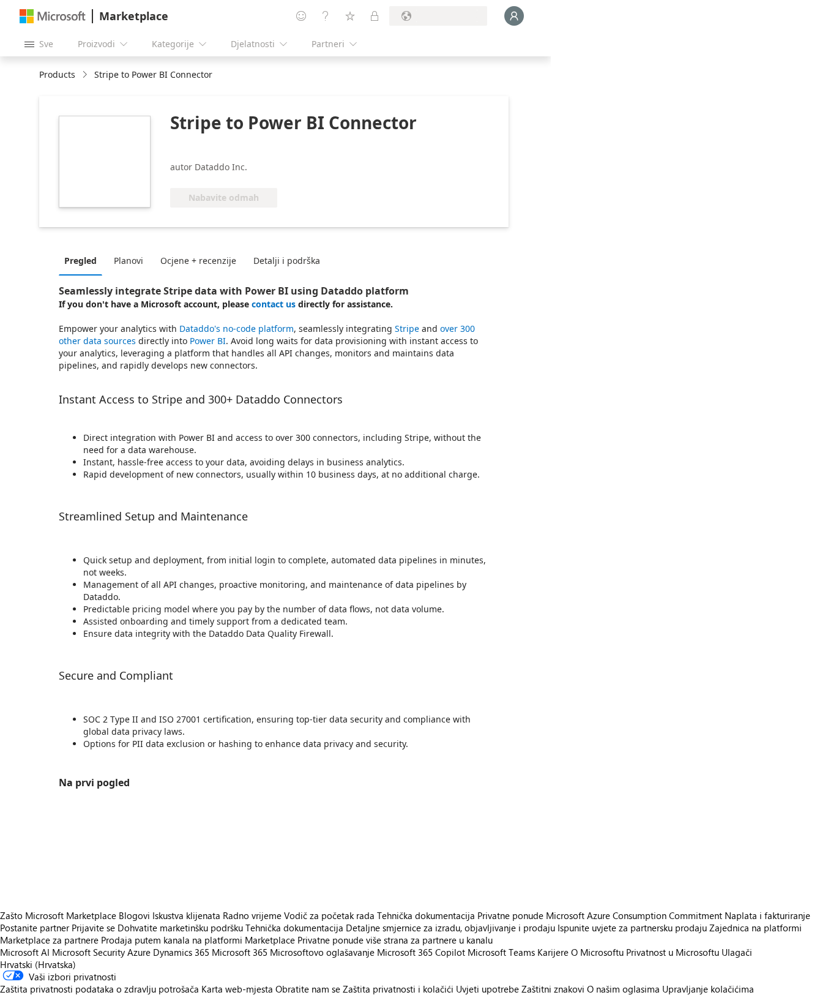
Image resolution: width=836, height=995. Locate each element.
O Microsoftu (597, 952)
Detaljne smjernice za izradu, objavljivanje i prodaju (450, 928)
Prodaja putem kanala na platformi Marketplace (198, 940)
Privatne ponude (510, 915)
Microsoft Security (88, 952)
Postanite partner (34, 928)
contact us (275, 304)
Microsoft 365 (239, 952)
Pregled (80, 260)
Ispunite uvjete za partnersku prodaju (632, 928)
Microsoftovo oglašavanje (322, 952)
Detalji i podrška (286, 260)
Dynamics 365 (181, 952)
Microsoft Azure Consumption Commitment (635, 915)
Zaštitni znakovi (552, 989)
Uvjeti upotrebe (487, 989)
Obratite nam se (307, 989)
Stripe (407, 328)
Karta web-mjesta (237, 989)
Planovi (128, 260)
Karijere (553, 952)
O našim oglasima (623, 989)
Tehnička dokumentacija (426, 915)
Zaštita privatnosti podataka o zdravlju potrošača (99, 989)
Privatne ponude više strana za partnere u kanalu (395, 940)
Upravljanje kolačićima (708, 989)
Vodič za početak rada (329, 915)
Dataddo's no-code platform (236, 328)
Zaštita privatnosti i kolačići (398, 989)
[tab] (83, 260)
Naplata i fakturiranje (767, 915)
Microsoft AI (25, 952)
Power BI (208, 341)
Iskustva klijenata (186, 915)
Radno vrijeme (252, 915)
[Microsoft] (53, 16)
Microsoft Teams (501, 952)
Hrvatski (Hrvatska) (38, 964)
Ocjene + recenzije (198, 260)
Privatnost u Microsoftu (672, 952)
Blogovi (134, 915)
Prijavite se (93, 928)
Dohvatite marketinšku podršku (180, 928)
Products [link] (57, 74)
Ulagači (737, 952)
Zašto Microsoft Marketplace (58, 915)
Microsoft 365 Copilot (421, 952)
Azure (139, 952)
